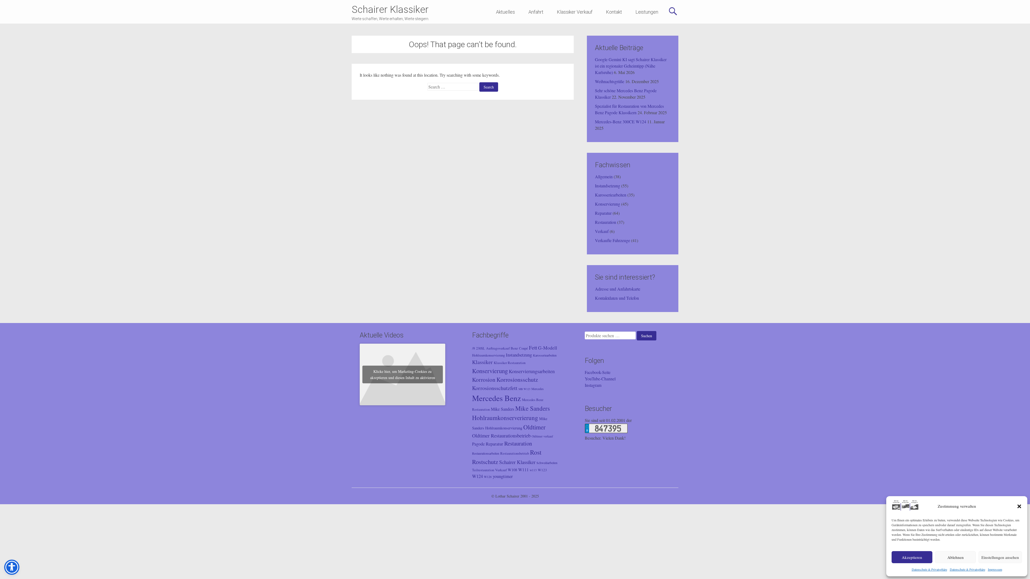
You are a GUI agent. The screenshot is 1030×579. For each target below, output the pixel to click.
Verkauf (602, 231)
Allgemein (604, 176)
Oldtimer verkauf (542, 436)
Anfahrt (535, 12)
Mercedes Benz (496, 398)
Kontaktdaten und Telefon (617, 298)
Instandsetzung (607, 185)
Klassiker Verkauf (575, 12)
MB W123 (524, 389)
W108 (512, 469)
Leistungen (646, 12)
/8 (473, 348)
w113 (533, 470)
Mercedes (537, 389)
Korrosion (483, 379)
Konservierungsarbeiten (532, 371)
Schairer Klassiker (390, 9)
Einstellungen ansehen (1000, 557)
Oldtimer (534, 427)
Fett (533, 347)
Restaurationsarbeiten (485, 453)
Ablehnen (955, 557)
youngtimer (503, 476)
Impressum (995, 569)
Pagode (478, 444)
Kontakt (614, 12)
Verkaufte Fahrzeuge (612, 240)
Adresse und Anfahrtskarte (617, 289)
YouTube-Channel (600, 378)
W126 (488, 476)
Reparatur (603, 213)
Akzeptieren (912, 557)
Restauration (605, 222)
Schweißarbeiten (546, 463)
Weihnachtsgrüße (609, 81)
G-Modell (547, 347)
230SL (480, 348)
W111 (523, 470)
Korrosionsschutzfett (494, 388)
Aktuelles (505, 12)
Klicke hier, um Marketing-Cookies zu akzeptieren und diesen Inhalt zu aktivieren (402, 374)
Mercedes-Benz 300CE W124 (620, 121)
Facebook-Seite (597, 372)
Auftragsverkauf (498, 348)
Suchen (646, 335)
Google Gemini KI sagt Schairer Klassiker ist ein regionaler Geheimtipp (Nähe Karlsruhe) (631, 66)
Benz (514, 348)
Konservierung (607, 204)
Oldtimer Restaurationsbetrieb (501, 435)
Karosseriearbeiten (610, 195)
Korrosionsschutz (517, 379)
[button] (1019, 506)
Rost (536, 452)
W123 (542, 469)
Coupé (523, 348)
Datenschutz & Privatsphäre (929, 569)
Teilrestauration (483, 470)
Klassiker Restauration (509, 363)
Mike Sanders (502, 409)
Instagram (593, 385)
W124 (477, 476)
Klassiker (482, 362)
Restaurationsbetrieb (514, 453)
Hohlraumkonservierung (488, 355)
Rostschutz (485, 462)
